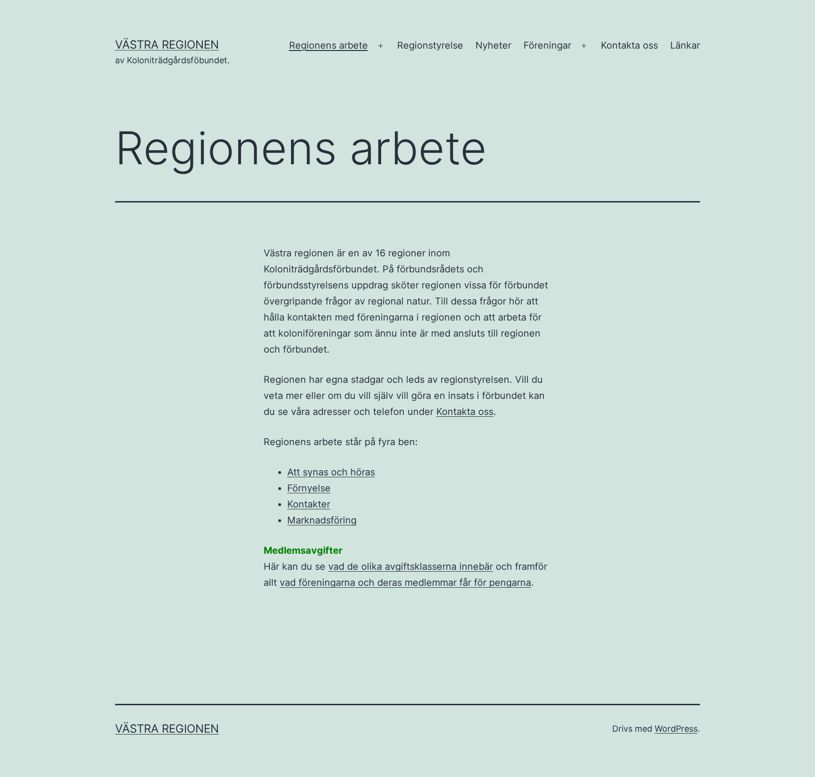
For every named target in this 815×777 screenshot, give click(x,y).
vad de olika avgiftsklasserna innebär (410, 566)
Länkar (685, 45)
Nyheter (493, 45)
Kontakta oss (629, 45)
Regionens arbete (328, 45)
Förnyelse (309, 488)
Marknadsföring (322, 520)
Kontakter (308, 504)
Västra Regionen (167, 44)
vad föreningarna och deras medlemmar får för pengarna (405, 582)
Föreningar (547, 45)
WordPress (676, 729)
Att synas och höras (331, 472)
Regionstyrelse (430, 45)
